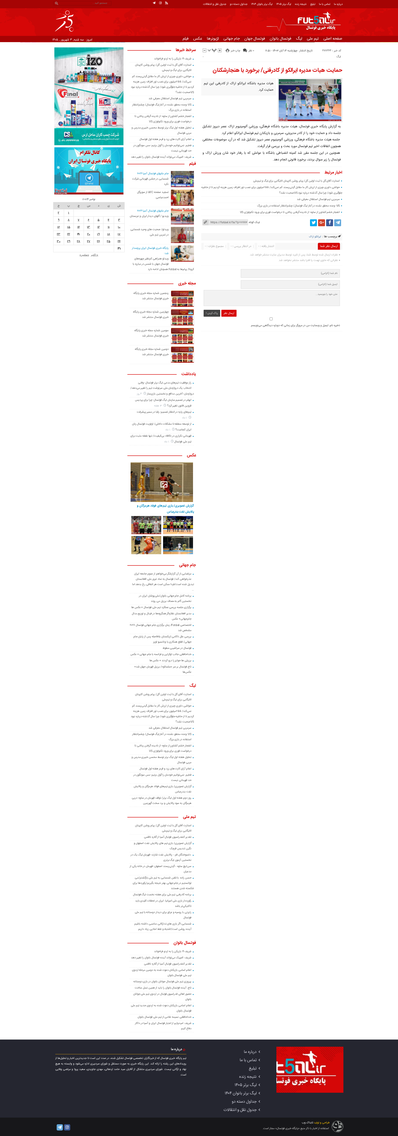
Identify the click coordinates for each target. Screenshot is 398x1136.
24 (119, 241)
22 (68, 234)
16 (58, 227)
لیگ (299, 38)
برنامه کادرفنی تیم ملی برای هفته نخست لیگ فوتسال (162, 894)
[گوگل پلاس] (321, 222)
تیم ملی (313, 38)
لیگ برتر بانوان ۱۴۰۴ (261, 4)
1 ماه (185, 418)
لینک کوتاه (254, 222)
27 (88, 241)
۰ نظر (251, 50)
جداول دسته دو (238, 4)
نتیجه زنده (301, 4)
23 (58, 234)
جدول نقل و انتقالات (214, 4)
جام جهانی (231, 38)
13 (88, 227)
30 (58, 241)
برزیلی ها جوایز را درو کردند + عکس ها (170, 660)
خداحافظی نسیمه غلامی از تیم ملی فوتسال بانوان (164, 1017)
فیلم (186, 38)
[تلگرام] (154, 3)
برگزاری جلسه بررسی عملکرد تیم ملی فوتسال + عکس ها (161, 607)
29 (68, 241)
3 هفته (158, 406)
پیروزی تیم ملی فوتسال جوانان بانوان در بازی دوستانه (162, 981)
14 (78, 227)
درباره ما (338, 4)
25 (108, 241)
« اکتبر (94, 255)
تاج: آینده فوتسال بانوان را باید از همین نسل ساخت (163, 987)
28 (78, 241)
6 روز (140, 394)
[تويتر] (313, 222)
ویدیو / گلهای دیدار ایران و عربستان (149, 216)
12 (98, 227)
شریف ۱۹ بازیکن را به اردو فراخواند (172, 58)
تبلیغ (312, 4)
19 (98, 234)
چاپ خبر (235, 50)
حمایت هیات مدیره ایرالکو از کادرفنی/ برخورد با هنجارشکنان (277, 70)
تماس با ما (324, 4)
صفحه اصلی (332, 38)
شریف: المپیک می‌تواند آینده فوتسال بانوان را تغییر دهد (161, 157)
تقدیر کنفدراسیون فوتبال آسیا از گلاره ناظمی (167, 837)
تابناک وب (307, 1122)
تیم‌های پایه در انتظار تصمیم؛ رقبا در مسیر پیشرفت (164, 412)
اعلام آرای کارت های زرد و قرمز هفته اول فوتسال (165, 139)
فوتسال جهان (254, 38)
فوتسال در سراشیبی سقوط (177, 648)
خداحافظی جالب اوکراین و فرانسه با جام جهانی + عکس (160, 654)
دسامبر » (84, 255)
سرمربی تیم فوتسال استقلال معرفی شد (318, 199)
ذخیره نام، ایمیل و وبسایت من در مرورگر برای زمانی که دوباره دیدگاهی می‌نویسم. (295, 325)
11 (109, 227)
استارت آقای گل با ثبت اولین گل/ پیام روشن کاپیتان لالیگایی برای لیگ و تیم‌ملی (296, 181)
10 (119, 227)
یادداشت (188, 374)
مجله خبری (187, 284)
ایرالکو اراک (315, 237)
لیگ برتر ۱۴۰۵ (283, 4)
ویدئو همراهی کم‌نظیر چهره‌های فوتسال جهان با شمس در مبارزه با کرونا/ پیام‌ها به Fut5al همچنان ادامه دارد (163, 264)
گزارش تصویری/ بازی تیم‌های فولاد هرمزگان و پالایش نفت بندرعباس (165, 508)
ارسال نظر (229, 313)
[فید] (166, 3)
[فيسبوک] (329, 222)
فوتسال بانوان (280, 38)
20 (88, 234)
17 (119, 234)
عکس (197, 38)
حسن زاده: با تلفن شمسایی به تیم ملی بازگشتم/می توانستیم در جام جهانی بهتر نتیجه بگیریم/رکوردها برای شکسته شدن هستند (163, 883)
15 (68, 227)
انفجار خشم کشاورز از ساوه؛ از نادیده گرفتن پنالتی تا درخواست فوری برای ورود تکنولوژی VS (290, 212)
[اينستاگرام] (160, 3)
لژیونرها (213, 38)
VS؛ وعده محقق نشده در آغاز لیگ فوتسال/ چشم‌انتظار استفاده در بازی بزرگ (298, 205)
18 (108, 234)
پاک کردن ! (212, 313)
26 (98, 241)
